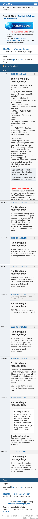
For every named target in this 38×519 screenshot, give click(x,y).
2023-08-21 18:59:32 (20, 202)
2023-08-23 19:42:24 (20, 327)
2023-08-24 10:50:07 (20, 358)
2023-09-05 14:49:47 (20, 452)
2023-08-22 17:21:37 (20, 294)
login (13, 60)
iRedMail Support (22, 49)
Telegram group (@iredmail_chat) (17, 39)
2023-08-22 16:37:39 (20, 266)
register (21, 60)
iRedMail (7, 4)
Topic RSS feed (11, 66)
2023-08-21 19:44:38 (20, 238)
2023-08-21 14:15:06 (20, 74)
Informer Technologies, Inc (19, 504)
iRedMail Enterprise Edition (18, 32)
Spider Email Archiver (20, 189)
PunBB (18, 502)
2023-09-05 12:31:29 (20, 397)
